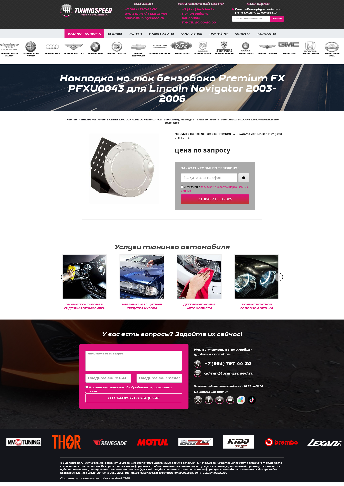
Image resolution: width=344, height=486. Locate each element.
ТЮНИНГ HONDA (290, 53)
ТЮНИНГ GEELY (225, 53)
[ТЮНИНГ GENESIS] (247, 46)
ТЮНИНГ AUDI (32, 53)
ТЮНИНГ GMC (268, 53)
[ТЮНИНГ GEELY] (225, 46)
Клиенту (242, 33)
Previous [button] (65, 277)
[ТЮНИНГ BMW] (75, 46)
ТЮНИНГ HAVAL (333, 53)
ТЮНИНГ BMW (75, 53)
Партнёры (218, 33)
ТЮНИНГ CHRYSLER (139, 53)
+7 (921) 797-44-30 (141, 9)
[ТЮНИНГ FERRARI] (204, 46)
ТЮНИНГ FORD (161, 53)
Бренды (115, 33)
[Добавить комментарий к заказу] (243, 177)
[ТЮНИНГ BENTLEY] (53, 46)
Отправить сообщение (134, 398)
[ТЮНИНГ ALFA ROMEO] (10, 46)
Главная (71, 119)
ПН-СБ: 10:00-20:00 (199, 22)
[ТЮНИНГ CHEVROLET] (118, 46)
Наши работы (161, 33)
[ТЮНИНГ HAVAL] (333, 46)
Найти (277, 18)
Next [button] (278, 277)
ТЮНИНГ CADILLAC (97, 53)
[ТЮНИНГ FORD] (161, 45)
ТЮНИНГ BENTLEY (54, 53)
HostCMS (122, 478)
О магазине (191, 33)
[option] (11, 49)
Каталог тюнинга (84, 33)
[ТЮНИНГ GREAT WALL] (311, 46)
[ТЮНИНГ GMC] (269, 44)
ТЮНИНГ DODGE (183, 53)
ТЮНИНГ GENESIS (247, 53)
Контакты (266, 33)
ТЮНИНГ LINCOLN (119, 119)
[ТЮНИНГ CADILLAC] (96, 46)
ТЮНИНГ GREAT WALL (311, 54)
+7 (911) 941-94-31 (198, 9)
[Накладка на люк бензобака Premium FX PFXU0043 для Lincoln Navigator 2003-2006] (124, 169)
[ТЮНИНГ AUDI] (32, 46)
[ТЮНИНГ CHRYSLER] (140, 46)
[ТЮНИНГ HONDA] (290, 46)
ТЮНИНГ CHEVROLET (118, 54)
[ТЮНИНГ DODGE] (182, 46)
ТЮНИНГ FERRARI (204, 53)
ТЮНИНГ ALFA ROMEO (11, 54)
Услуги (135, 33)
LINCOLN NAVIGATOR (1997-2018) (156, 119)
